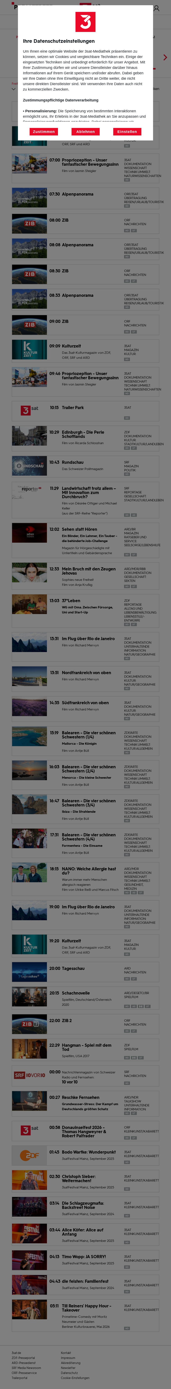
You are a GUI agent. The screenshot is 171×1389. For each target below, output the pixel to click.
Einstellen (127, 132)
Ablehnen (85, 132)
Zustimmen (44, 132)
